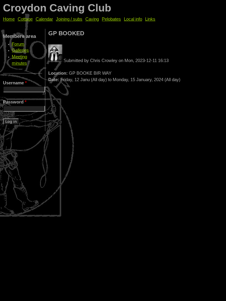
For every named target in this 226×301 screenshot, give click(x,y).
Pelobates (111, 19)
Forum (18, 44)
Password (14, 102)
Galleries (20, 50)
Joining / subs (69, 19)
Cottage (25, 19)
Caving (92, 19)
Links (150, 19)
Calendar (44, 19)
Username (15, 83)
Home (9, 19)
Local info (133, 19)
